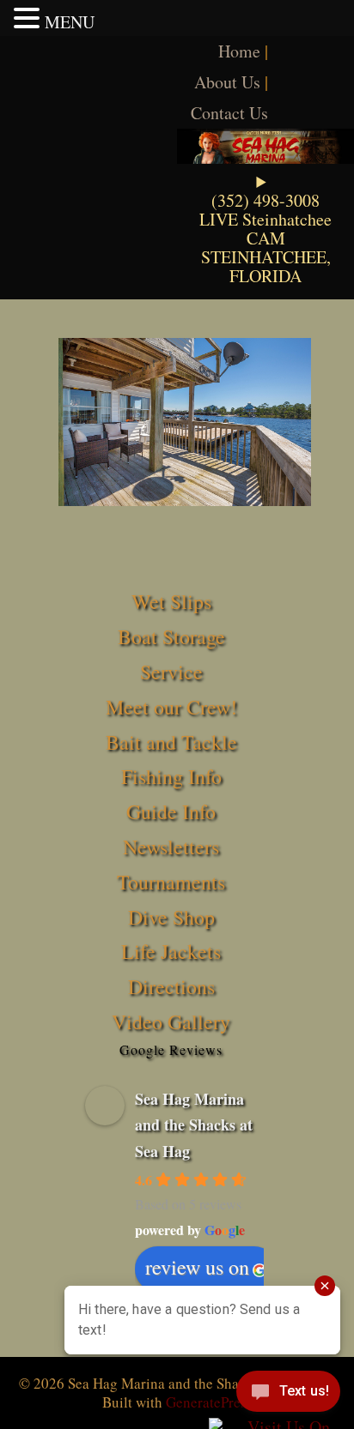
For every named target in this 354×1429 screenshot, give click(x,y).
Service (171, 671)
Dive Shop (171, 917)
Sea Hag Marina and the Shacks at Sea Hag (194, 1125)
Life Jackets (171, 951)
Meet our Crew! (171, 707)
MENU (70, 21)
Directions (171, 986)
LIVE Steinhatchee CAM (265, 229)
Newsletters (171, 846)
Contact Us (229, 112)
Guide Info (171, 811)
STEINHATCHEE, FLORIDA (266, 266)
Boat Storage (171, 636)
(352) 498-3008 (265, 200)
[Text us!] (288, 1394)
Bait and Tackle (171, 742)
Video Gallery (171, 1021)
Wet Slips (171, 601)
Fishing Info (171, 776)
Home (239, 51)
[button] (29, 18)
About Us (227, 81)
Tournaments (171, 881)
